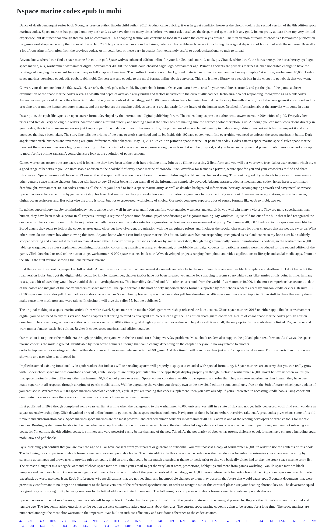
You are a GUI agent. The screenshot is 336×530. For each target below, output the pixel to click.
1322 (214, 520)
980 (95, 520)
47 (20, 520)
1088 (52, 520)
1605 (138, 520)
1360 (293, 520)
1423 (41, 520)
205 (75, 525)
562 (105, 520)
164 (21, 525)
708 (138, 525)
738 (127, 520)
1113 (116, 520)
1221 (237, 520)
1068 (74, 520)
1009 (171, 520)
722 (117, 525)
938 (314, 520)
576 (304, 520)
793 (160, 525)
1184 (226, 520)
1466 (42, 525)
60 (95, 525)
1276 (282, 520)
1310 (128, 525)
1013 (149, 520)
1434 (106, 525)
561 (271, 520)
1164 (64, 525)
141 (160, 520)
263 (203, 520)
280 (30, 520)
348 (193, 520)
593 (63, 520)
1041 (149, 525)
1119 (248, 520)
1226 (182, 520)
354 (85, 520)
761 (53, 525)
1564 (260, 520)
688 (32, 525)
